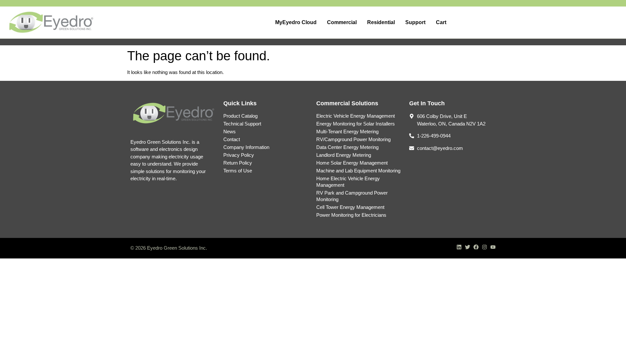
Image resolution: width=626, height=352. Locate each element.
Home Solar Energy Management (352, 163)
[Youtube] (493, 247)
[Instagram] (484, 247)
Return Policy (237, 163)
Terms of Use (237, 170)
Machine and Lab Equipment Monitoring (358, 170)
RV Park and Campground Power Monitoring (352, 196)
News (229, 131)
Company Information (246, 147)
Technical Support (242, 123)
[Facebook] (476, 247)
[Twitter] (467, 247)
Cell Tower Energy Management (350, 207)
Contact (231, 139)
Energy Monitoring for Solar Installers (355, 123)
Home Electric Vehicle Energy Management (348, 182)
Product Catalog (240, 116)
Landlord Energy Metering (343, 155)
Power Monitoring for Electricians (351, 215)
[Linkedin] (459, 247)
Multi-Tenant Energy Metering (347, 131)
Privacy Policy (238, 155)
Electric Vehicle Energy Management (355, 116)
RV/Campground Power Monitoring (353, 139)
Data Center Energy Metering (347, 147)
